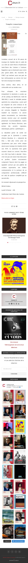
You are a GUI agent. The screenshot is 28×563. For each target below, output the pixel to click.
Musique (10, 17)
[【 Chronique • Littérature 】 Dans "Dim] (8, 397)
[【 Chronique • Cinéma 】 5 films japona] (20, 457)
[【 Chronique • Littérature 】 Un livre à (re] (20, 517)
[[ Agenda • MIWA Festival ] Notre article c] (20, 412)
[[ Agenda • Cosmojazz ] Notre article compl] (8, 517)
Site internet (14, 342)
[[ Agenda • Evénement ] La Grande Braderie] (20, 397)
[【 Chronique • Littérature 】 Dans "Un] (20, 487)
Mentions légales (6, 557)
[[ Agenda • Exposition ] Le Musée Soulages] (20, 502)
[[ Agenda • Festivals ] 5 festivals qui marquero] (20, 472)
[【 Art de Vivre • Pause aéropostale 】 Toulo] (8, 531)
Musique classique (20, 17)
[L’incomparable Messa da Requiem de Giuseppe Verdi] (14, 225)
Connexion (13, 557)
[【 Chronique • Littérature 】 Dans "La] (8, 427)
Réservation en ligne (8, 198)
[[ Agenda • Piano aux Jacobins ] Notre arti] (20, 442)
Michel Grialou (16, 27)
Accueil (3, 17)
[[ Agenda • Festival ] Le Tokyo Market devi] (20, 427)
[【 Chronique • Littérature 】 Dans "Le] (8, 412)
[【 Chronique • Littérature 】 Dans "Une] (8, 502)
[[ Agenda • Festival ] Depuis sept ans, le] (8, 472)
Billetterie (14, 347)
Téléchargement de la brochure (14, 345)
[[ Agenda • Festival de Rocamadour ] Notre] (20, 531)
